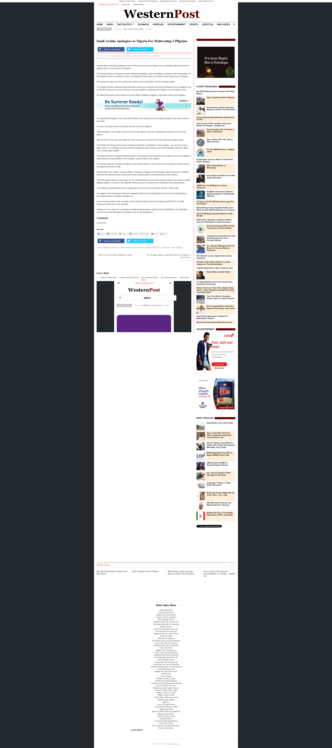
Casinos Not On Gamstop (166, 617)
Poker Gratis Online (166, 728)
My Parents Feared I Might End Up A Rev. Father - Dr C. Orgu (220, 494)
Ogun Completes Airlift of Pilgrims (221, 97)
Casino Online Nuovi (166, 612)
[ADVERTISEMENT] (215, 351)
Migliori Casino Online (166, 700)
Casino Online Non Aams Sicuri (166, 697)
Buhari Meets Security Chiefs (218, 272)
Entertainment (177, 24)
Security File (126, 4)
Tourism (134, 56)
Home (100, 24)
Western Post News (171, 743)
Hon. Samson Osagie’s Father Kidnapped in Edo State (219, 474)
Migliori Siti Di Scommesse (166, 650)
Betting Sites (166, 674)
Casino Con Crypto (166, 723)
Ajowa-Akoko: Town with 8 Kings (220, 423)
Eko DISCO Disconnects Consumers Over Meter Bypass (112, 572)
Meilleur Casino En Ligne (166, 679)
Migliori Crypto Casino (166, 695)
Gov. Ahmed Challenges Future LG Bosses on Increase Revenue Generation (221, 248)
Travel (141, 56)
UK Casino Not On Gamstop (166, 631)
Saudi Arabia (165, 247)
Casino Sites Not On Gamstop (166, 643)
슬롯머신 (166, 702)
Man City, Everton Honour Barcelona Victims (115, 255)
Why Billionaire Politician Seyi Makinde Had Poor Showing (219, 504)
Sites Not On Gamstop (166, 638)
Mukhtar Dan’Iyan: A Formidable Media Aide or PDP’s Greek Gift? (220, 514)
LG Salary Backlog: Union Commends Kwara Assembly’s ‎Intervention (214, 283)
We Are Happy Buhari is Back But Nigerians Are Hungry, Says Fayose (168, 256)
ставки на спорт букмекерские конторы (166, 683)
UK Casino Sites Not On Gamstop (166, 624)
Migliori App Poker (166, 709)
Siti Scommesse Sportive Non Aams (166, 726)
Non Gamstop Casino (166, 620)
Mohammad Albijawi (118, 247)
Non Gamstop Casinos (166, 660)
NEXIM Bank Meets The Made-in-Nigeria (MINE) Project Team (220, 454)
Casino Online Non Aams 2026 (166, 707)
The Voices (223, 24)
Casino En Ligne (166, 636)
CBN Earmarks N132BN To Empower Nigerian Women (217, 464)
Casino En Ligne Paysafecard (166, 721)
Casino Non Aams (166, 610)
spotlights (179, 247)
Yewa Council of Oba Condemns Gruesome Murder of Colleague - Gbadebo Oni (213, 124)
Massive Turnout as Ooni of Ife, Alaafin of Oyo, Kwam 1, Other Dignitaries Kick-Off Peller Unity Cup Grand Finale (215, 290)
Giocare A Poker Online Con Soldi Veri (166, 711)
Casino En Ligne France (166, 704)
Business (143, 24)
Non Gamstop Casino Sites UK (166, 629)
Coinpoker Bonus (166, 719)
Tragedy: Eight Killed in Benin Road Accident (214, 268)
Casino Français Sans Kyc (166, 686)
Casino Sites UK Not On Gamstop (166, 664)
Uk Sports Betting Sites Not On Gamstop (166, 667)
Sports (193, 24)
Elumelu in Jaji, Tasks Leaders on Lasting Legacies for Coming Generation (213, 263)
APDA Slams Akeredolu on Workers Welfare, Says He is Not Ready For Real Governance (214, 221)
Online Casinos (166, 627)
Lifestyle (207, 24)
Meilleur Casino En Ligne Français (166, 688)
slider (173, 247)
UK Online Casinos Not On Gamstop (166, 641)
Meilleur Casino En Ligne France (166, 634)
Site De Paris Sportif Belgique (166, 681)
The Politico (124, 24)
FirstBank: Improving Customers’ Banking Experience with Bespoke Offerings (220, 194)
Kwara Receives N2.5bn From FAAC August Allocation (221, 177)
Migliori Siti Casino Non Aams (166, 671)
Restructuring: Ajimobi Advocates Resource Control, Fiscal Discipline (144, 29)
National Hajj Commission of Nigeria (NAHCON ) (143, 247)
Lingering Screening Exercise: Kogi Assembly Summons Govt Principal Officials (221, 238)
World (147, 56)
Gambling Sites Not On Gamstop (166, 622)
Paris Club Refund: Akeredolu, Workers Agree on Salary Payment (220, 297)
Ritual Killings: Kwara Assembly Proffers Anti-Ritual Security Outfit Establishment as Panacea (215, 209)
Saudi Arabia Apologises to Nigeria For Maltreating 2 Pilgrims (212, 317)
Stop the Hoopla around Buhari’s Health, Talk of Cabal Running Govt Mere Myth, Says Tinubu (221, 445)
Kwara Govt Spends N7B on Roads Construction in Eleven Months (220, 227)
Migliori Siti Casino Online (166, 615)
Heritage (158, 24)
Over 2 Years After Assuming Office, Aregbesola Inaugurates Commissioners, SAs (219, 435)
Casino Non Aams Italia (166, 669)
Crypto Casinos (166, 676)
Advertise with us (138, 4)
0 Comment (171, 29)
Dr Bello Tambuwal (103, 247)
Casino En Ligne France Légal (166, 690)
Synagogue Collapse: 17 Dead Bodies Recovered (219, 484)
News (110, 24)
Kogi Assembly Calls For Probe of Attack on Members (220, 131)
